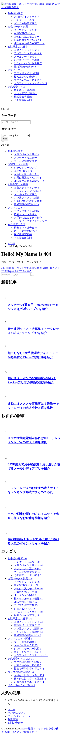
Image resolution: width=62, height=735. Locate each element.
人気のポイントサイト (26, 16)
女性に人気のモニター (26, 36)
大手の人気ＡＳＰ (26, 645)
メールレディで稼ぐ (25, 56)
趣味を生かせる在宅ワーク (29, 43)
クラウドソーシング (25, 30)
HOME (11, 243)
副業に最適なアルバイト (28, 40)
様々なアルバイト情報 (28, 598)
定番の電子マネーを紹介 (29, 682)
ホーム (11, 709)
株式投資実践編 (23, 96)
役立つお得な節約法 (21, 672)
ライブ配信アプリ (26, 605)
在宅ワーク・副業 (18, 26)
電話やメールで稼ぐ (27, 625)
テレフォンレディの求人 (28, 53)
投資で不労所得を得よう (29, 668)
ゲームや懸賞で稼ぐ (25, 23)
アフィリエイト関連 (21, 638)
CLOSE (5, 109)
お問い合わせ (15, 722)
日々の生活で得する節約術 (30, 678)
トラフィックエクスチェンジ (30, 83)
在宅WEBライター (24, 33)
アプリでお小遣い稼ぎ (27, 568)
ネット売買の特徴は (25, 93)
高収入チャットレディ (26, 50)
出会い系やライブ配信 (21, 685)
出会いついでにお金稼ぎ (28, 63)
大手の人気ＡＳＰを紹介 (28, 80)
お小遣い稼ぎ (15, 13)
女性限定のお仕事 (18, 46)
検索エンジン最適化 (25, 76)
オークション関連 (25, 595)
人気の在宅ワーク (26, 592)
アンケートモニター (25, 20)
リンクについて (16, 712)
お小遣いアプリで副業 (26, 60)
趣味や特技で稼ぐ (26, 602)
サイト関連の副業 (25, 642)
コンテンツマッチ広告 (27, 652)
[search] (32, 275)
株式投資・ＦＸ (16, 86)
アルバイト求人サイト (28, 612)
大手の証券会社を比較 (28, 662)
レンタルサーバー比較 (27, 648)
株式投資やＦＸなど (21, 658)
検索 (5, 139)
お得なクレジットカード (29, 675)
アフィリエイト (16, 70)
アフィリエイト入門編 (26, 73)
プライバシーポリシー (20, 716)
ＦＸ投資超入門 (23, 100)
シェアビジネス (24, 608)
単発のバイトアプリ (26, 615)
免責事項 (13, 719)
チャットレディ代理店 (28, 632)
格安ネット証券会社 (25, 90)
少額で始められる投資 (27, 665)
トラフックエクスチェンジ (31, 655)
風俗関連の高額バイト (26, 66)
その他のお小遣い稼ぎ (27, 575)
